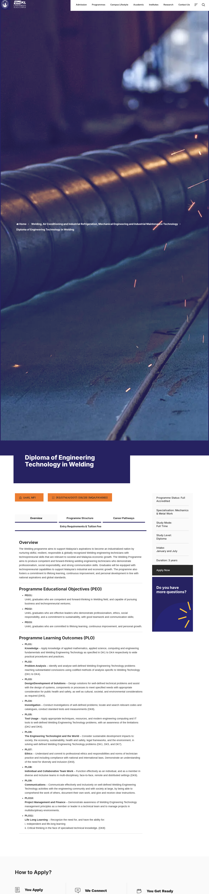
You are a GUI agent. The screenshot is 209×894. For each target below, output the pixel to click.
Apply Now (163, 570)
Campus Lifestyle (119, 4)
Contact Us (184, 4)
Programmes (98, 4)
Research (168, 4)
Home (22, 223)
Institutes (153, 4)
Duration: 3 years (166, 560)
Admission (81, 4)
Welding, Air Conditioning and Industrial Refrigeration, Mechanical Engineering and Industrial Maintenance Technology (104, 223)
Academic (138, 4)
